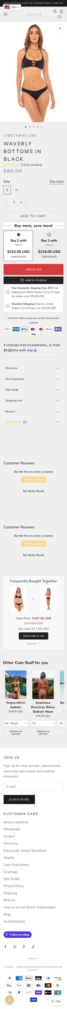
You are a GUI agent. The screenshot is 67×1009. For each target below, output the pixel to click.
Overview (11, 368)
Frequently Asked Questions (25, 850)
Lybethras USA (20, 136)
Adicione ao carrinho (15, 733)
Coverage (11, 872)
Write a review (33, 480)
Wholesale (12, 829)
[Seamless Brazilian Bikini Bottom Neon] (43, 684)
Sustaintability (14, 921)
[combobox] (15, 723)
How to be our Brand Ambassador (30, 907)
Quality (9, 857)
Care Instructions (16, 865)
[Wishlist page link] (59, 17)
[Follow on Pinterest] (24, 947)
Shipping (10, 893)
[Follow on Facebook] (5, 947)
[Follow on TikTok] (33, 947)
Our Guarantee (14, 379)
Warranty (11, 843)
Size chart (56, 181)
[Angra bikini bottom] (15, 684)
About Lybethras (16, 822)
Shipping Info (13, 400)
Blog (7, 914)
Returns (10, 411)
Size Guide (12, 389)
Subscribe (19, 799)
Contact (9, 836)
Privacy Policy (14, 886)
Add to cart (34, 216)
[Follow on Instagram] (14, 947)
